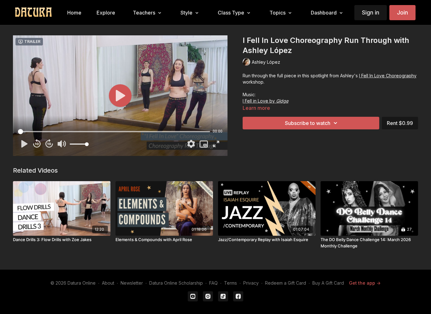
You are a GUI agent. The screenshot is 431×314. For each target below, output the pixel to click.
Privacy (251, 283)
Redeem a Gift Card (285, 283)
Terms (230, 283)
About (108, 283)
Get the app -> (365, 283)
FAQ (213, 283)
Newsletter (132, 283)
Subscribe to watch (307, 123)
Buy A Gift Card (328, 283)
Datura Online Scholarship (176, 283)
